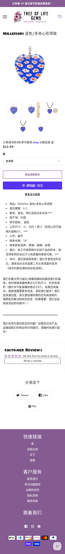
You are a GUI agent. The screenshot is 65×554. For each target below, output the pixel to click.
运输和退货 (32, 490)
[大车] (60, 16)
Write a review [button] (33, 361)
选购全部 (32, 449)
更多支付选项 (32, 194)
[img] (26, 526)
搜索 (32, 460)
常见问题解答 (32, 484)
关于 (32, 454)
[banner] (32, 16)
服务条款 (32, 501)
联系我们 (32, 479)
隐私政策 (32, 495)
